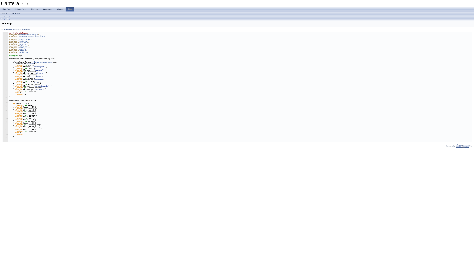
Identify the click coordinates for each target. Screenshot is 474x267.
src (2, 18)
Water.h (22, 51)
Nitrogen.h (24, 47)
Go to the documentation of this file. (15, 30)
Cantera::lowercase (43, 62)
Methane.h (23, 46)
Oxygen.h (23, 49)
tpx (7, 18)
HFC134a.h (23, 43)
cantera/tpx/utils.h (28, 35)
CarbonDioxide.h (26, 39)
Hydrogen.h (24, 44)
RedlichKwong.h (26, 52)
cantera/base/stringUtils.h (32, 36)
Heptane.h (23, 41)
